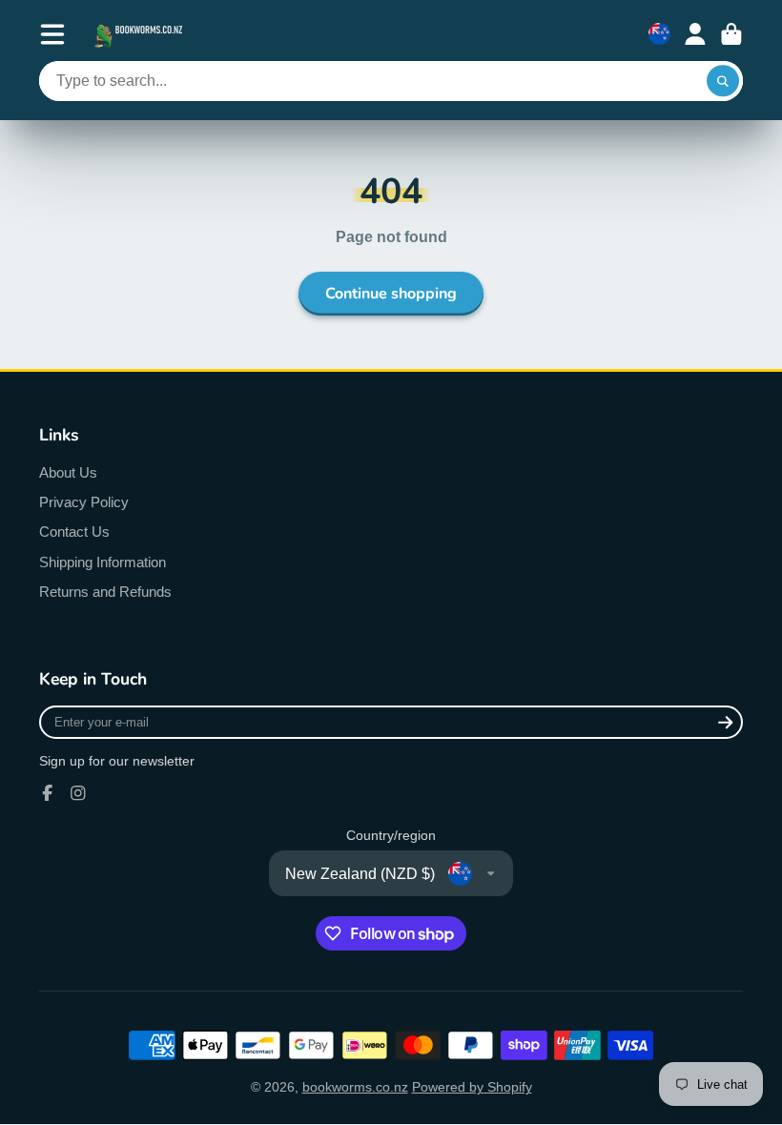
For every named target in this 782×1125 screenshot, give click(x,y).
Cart (731, 34)
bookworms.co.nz (355, 1086)
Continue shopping (391, 293)
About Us (68, 472)
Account (695, 34)
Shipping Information (102, 562)
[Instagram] (78, 793)
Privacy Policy (84, 502)
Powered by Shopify (472, 1086)
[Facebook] (47, 793)
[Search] (723, 81)
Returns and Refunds (105, 591)
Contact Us (74, 531)
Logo (140, 34)
